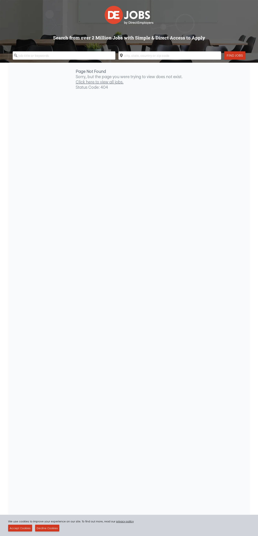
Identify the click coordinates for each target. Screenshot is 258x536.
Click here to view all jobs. (100, 82)
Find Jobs (235, 55)
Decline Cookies (47, 528)
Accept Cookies (20, 528)
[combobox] (64, 55)
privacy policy (125, 521)
